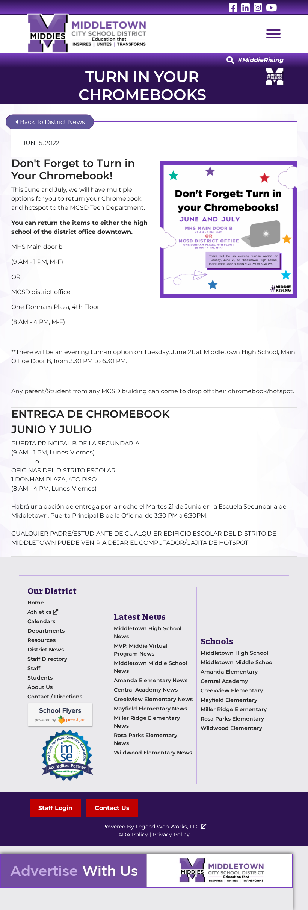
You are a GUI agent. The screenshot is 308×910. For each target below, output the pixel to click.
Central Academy (224, 681)
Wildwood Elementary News (153, 752)
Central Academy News (146, 689)
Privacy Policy (171, 834)
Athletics (40, 612)
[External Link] (146, 871)
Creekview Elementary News (153, 699)
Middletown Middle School (237, 662)
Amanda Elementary (229, 671)
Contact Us (112, 808)
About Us (40, 687)
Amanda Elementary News (150, 680)
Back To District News (51, 122)
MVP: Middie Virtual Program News (141, 649)
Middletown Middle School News (150, 667)
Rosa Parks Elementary (232, 718)
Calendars (41, 621)
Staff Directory (47, 659)
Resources (41, 640)
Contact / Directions (54, 696)
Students (40, 677)
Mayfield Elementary (229, 700)
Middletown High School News (147, 632)
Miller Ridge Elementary (234, 709)
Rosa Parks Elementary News (145, 739)
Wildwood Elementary (231, 728)
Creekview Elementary (232, 690)
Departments (46, 630)
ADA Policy (133, 834)
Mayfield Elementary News (150, 708)
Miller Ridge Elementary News (147, 722)
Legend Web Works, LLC (168, 826)
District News (45, 649)
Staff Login (55, 808)
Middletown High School (234, 653)
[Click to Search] (230, 60)
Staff (33, 668)
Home (35, 602)
